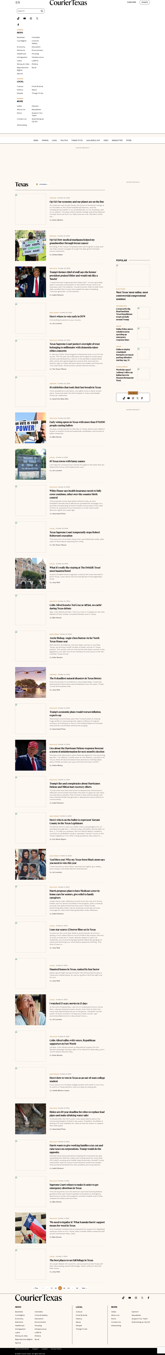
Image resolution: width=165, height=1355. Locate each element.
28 (77, 1288)
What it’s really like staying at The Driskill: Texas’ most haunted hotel (75, 569)
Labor (19, 61)
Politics (35, 64)
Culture (20, 86)
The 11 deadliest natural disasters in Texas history (76, 678)
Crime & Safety (41, 1315)
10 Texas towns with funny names (67, 461)
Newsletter (36, 109)
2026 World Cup (93, 140)
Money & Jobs (23, 64)
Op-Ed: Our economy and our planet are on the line (77, 201)
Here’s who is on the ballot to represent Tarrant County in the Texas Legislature (75, 821)
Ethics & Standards (22, 1349)
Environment (37, 50)
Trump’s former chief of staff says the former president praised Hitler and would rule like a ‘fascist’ (74, 276)
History (20, 90)
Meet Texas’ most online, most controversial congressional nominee (132, 296)
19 (51, 1288)
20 (56, 1288)
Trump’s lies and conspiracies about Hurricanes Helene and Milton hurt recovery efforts (75, 785)
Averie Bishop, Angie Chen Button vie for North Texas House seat (74, 639)
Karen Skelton (57, 220)
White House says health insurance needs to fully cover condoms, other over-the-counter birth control (75, 494)
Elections (21, 50)
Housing (35, 54)
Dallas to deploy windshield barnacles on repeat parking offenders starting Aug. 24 (124, 354)
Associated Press (59, 513)
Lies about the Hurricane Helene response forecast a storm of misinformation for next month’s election (77, 750)
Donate (145, 2)
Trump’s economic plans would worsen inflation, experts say (75, 713)
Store (19, 113)
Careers (44, 1349)
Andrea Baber (57, 254)
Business (21, 37)
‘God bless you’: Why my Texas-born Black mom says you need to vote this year (77, 861)
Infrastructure (38, 57)
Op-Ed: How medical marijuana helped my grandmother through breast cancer (72, 241)
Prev (35, 1288)
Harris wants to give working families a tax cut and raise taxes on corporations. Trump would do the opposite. (76, 1149)
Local (54, 140)
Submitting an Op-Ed (141, 1322)
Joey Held (56, 582)
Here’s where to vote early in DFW (67, 316)
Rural (34, 67)
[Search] (42, 11)
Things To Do (37, 93)
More (114, 1306)
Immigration (22, 57)
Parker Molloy (57, 765)
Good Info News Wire (60, 399)
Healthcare (21, 54)
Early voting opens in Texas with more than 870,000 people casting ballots (77, 423)
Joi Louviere (57, 323)
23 (68, 1288)
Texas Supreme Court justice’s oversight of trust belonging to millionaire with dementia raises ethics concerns (75, 347)
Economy (21, 47)
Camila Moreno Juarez (60, 1090)
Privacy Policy (56, 1349)
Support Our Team (140, 1319)
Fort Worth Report (59, 839)
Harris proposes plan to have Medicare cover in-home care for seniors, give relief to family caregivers (75, 894)
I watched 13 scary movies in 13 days (68, 1003)
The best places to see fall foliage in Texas (71, 1260)
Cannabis (36, 37)
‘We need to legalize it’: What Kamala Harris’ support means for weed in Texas (77, 1224)
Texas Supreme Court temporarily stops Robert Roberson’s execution (75, 534)
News (34, 90)
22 (64, 1288)
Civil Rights (21, 41)
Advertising (22, 125)
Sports (20, 74)
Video (19, 106)
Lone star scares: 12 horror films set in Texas (73, 929)
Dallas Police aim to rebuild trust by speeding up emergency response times (124, 334)
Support (35, 1349)
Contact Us (21, 119)
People (20, 93)
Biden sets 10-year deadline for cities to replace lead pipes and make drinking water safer (77, 1113)
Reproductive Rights (23, 1339)
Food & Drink (37, 86)
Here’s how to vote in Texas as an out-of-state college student (77, 1079)
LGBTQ (35, 61)
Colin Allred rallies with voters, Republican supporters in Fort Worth (72, 1042)
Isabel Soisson (58, 295)
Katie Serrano (57, 657)
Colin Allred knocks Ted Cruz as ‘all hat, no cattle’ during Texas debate (76, 606)
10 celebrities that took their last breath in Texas (75, 387)
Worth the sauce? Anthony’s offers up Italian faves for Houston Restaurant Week (125, 375)
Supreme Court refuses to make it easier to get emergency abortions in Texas (74, 1186)
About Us (21, 109)
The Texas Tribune (59, 369)
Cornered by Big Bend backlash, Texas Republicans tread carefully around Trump (124, 314)
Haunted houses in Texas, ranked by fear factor (74, 969)
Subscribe (131, 2)
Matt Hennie (57, 437)
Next (84, 1288)
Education (36, 47)
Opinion (35, 106)
